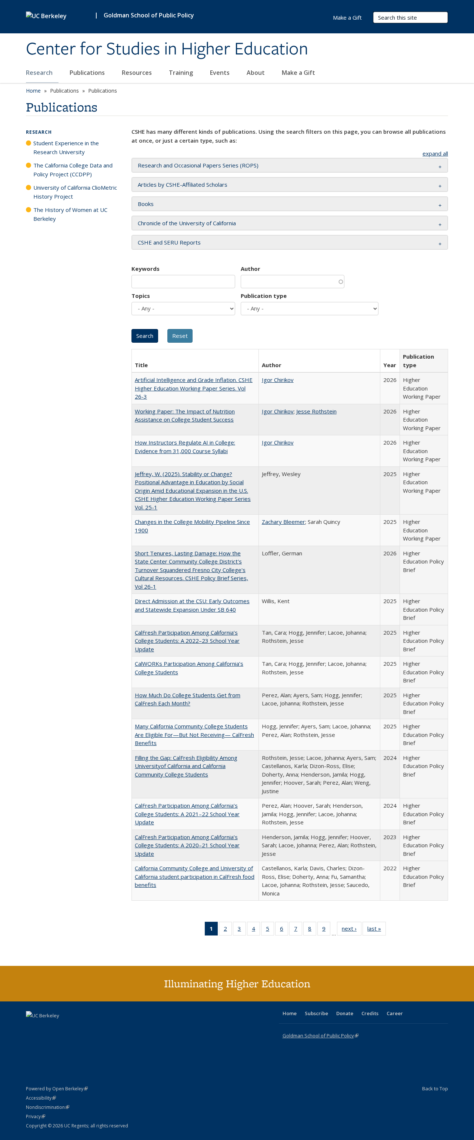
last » (376, 930)
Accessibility (41, 1098)
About (256, 73)
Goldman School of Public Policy (149, 15)
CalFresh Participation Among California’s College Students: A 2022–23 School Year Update (187, 641)
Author (250, 268)
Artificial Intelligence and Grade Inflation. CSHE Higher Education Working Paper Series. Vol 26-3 (194, 388)
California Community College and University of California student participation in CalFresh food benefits (194, 876)
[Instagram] (76, 1028)
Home (33, 90)
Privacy (35, 1116)
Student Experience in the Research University (66, 147)
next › (351, 930)
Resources (137, 73)
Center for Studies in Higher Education (167, 49)
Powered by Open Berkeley (57, 1089)
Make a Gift (298, 73)
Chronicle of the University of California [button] (187, 223)
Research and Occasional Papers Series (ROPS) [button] (198, 165)
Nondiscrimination (47, 1107)
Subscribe (316, 1013)
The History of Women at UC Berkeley (70, 214)
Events (220, 73)
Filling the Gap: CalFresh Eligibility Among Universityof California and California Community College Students (186, 766)
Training (181, 73)
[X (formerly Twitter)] (33, 1028)
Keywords (145, 268)
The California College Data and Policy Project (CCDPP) (73, 170)
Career (395, 1013)
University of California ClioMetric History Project (75, 192)
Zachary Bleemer (283, 521)
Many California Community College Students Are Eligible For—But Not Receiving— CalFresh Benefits (194, 734)
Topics (140, 295)
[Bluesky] (90, 1028)
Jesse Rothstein (316, 411)
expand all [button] (435, 153)
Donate (344, 1013)
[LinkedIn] (47, 1028)
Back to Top (435, 1088)
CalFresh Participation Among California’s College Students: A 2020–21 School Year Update (187, 845)
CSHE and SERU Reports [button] (169, 242)
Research (40, 73)
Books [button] (146, 203)
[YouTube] (61, 1028)
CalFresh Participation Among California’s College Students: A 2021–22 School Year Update (187, 814)
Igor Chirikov (278, 379)
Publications (88, 73)
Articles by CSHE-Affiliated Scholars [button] (182, 184)
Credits (369, 1013)
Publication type (264, 295)
